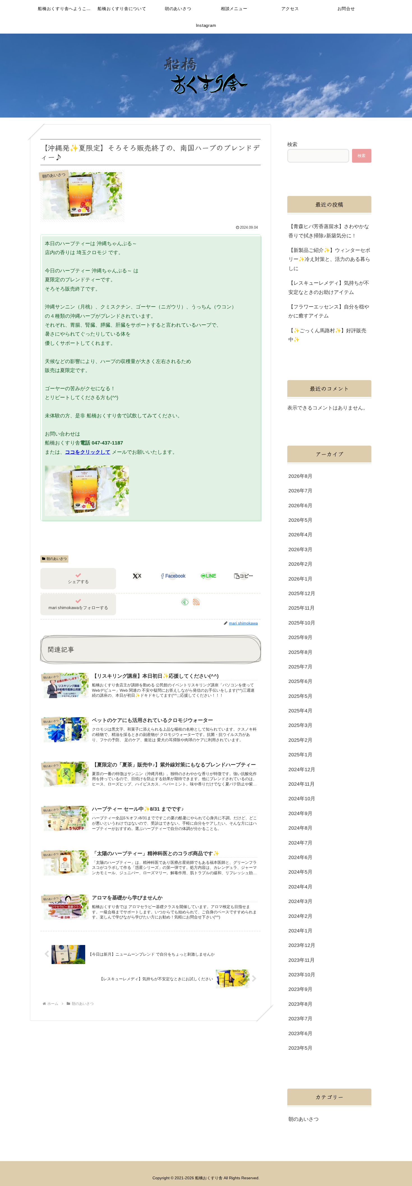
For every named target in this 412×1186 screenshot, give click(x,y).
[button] (244, 576)
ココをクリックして (87, 452)
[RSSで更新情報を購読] (196, 601)
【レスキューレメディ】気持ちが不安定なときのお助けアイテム (328, 287)
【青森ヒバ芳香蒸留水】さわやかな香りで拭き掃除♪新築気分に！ (328, 231)
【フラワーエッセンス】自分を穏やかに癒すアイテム (328, 311)
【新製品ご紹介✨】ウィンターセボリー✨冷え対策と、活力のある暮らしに (329, 259)
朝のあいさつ (57, 559)
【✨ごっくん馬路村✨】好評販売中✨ (327, 335)
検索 (292, 144)
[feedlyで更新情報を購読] (184, 601)
